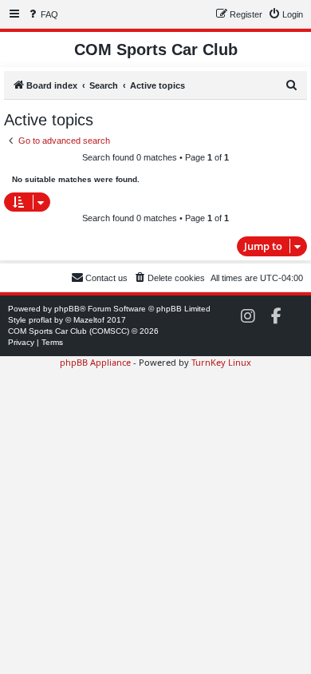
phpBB (67, 308)
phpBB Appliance (95, 362)
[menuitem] (42, 14)
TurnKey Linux (221, 362)
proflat (40, 319)
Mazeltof (88, 319)
